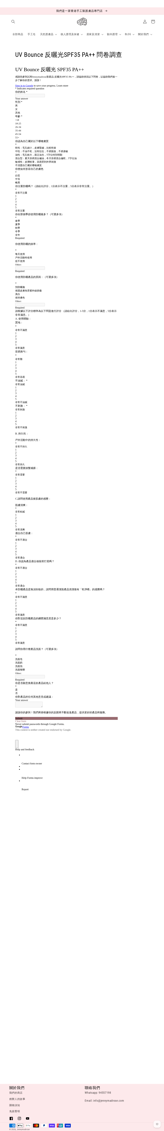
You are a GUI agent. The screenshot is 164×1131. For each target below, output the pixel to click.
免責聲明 (14, 1111)
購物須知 (14, 1105)
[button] (13, 22)
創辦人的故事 (17, 1099)
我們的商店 (16, 1092)
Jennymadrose (23, 1129)
